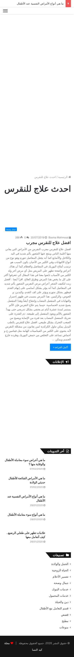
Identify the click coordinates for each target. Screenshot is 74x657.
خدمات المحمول (58, 595)
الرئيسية (63, 177)
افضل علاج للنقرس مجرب (48, 242)
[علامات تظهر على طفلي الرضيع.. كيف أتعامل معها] (59, 538)
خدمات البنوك (60, 589)
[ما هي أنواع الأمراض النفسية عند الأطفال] (59, 502)
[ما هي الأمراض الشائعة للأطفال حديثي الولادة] (59, 484)
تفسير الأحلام (60, 576)
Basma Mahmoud (59, 237)
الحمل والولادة (59, 564)
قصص (64, 614)
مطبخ (65, 621)
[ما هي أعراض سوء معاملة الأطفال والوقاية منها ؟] (59, 465)
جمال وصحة (61, 583)
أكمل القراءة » (60, 347)
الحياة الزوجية (60, 570)
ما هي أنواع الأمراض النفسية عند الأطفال (40, 3)
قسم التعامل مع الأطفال (53, 608)
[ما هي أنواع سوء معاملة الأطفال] (59, 520)
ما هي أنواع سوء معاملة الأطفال (26, 514)
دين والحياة (61, 602)
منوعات (63, 627)
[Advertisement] (37, 55)
